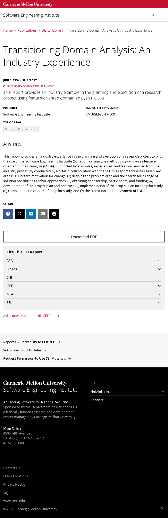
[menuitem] (32, 15)
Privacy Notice (14, 484)
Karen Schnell (14, 85)
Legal (7, 492)
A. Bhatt (50, 85)
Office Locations (15, 476)
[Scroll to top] (162, 509)
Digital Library (52, 30)
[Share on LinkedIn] (31, 214)
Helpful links (100, 391)
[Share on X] (20, 214)
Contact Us (11, 468)
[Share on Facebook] (8, 214)
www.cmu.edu (14, 501)
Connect (97, 400)
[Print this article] (54, 214)
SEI (93, 383)
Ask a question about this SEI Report (31, 315)
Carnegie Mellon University (36, 509)
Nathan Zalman (31, 85)
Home (8, 30)
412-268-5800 (13, 443)
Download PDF (84, 236)
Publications (27, 30)
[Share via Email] (43, 214)
